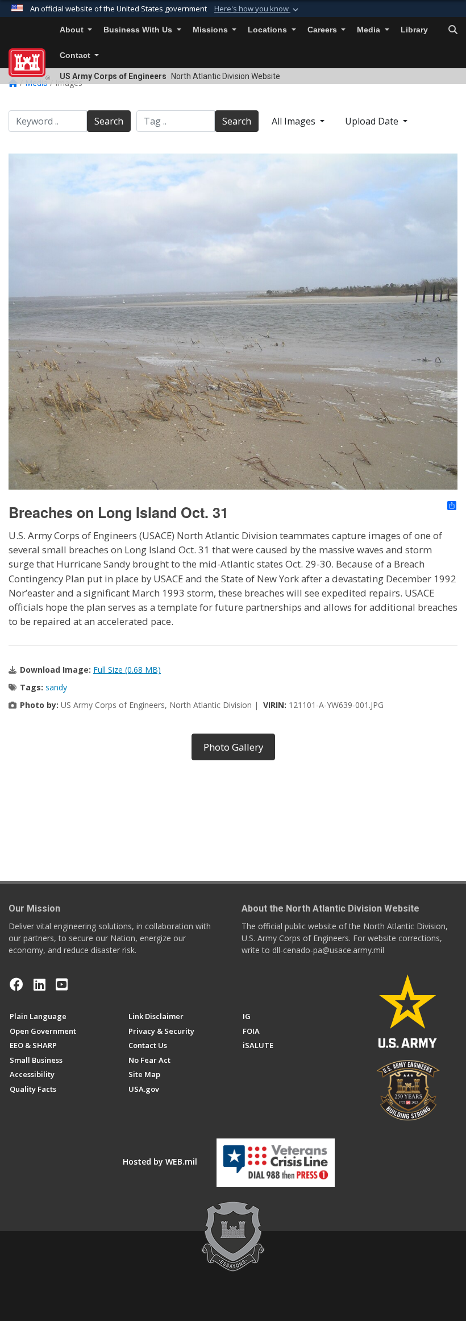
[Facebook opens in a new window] (16, 984)
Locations (268, 30)
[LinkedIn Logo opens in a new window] (39, 984)
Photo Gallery (233, 746)
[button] (257, 9)
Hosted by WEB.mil (160, 1161)
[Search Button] (452, 30)
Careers (323, 30)
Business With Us (138, 30)
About (73, 30)
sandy (56, 687)
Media (369, 30)
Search (108, 121)
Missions (211, 30)
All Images (295, 121)
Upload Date (373, 121)
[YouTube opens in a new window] (62, 984)
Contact (76, 55)
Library (414, 30)
